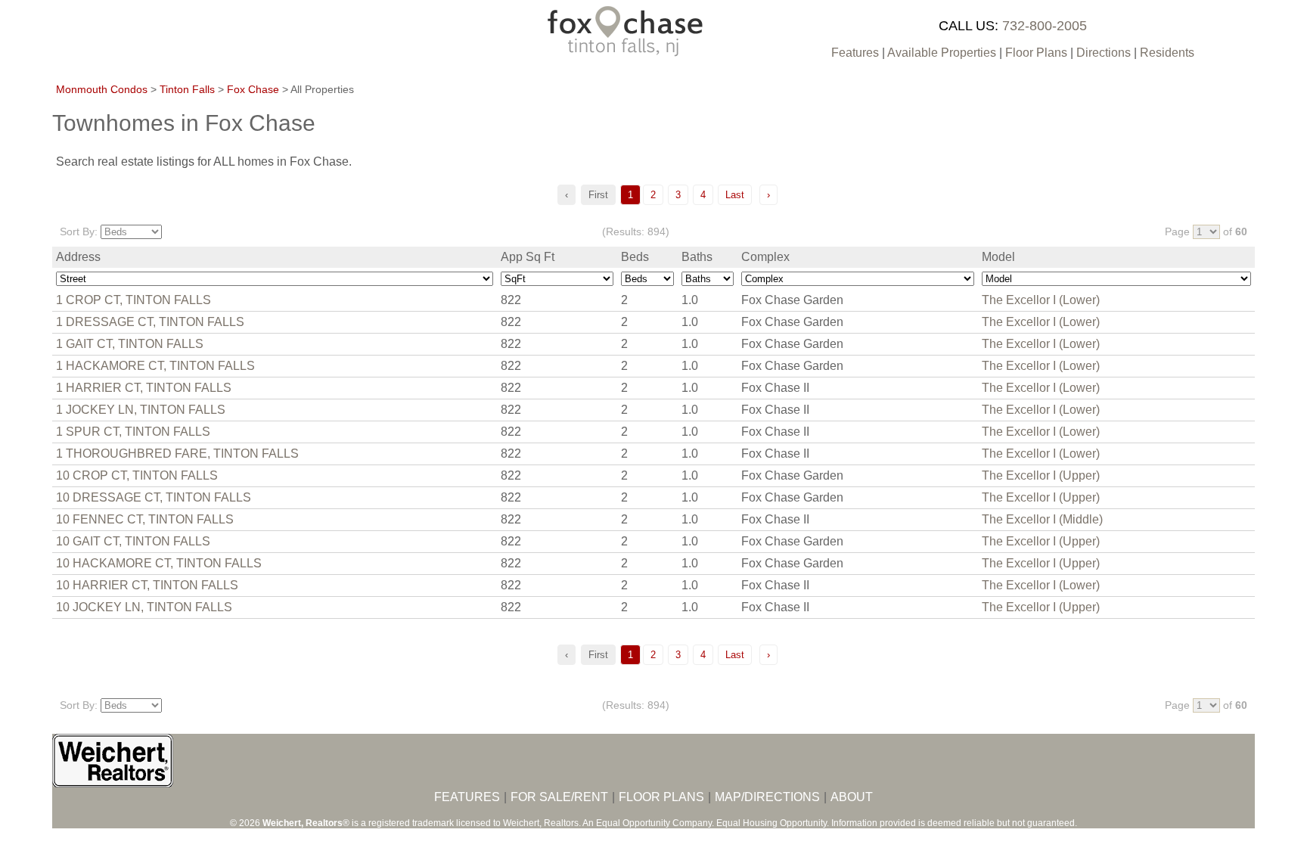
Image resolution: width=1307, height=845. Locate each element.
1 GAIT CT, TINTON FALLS (129, 343)
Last (734, 194)
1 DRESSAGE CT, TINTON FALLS (150, 321)
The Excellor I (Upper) (1041, 475)
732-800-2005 (1044, 25)
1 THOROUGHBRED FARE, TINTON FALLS (177, 453)
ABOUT (851, 797)
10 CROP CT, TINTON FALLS (137, 475)
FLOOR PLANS (661, 797)
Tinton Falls (187, 89)
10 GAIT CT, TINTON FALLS (133, 541)
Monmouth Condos (101, 89)
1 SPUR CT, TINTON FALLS (133, 431)
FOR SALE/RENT (559, 797)
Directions (1103, 52)
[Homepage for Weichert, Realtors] (112, 783)
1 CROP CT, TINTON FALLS (133, 300)
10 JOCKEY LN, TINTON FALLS (144, 607)
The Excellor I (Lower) (1041, 300)
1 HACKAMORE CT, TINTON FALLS (155, 365)
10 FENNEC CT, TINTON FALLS (145, 519)
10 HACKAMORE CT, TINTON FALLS (159, 563)
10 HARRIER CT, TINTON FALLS (147, 585)
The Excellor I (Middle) (1042, 519)
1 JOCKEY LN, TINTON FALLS (140, 409)
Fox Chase (253, 89)
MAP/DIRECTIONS (767, 797)
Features (855, 52)
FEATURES (467, 797)
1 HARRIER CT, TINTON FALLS (143, 387)
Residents (1167, 52)
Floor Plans (1036, 52)
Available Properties (941, 52)
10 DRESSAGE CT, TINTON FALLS (153, 497)
